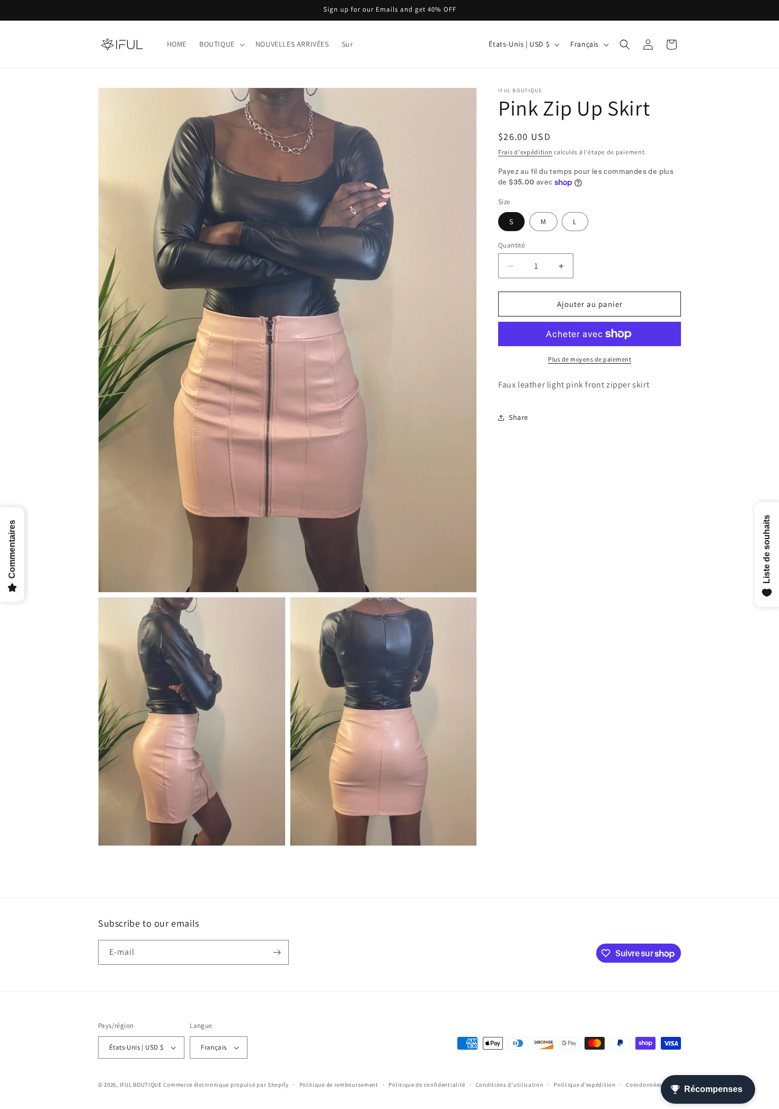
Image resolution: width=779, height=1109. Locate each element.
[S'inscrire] (276, 952)
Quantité (511, 245)
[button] (221, 44)
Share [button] (518, 417)
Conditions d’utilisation (510, 1084)
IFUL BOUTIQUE (141, 1084)
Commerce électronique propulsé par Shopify (225, 1084)
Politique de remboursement (338, 1084)
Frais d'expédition (525, 152)
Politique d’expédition (584, 1084)
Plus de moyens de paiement (589, 359)
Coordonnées (644, 1084)
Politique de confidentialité (426, 1084)
